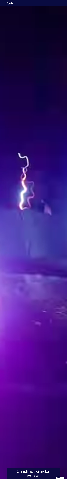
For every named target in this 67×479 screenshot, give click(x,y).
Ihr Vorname (23, 237)
